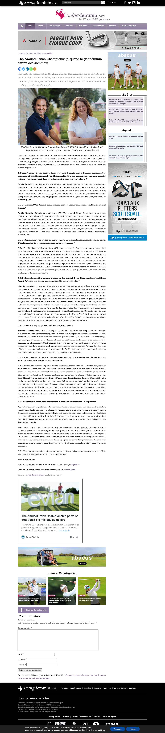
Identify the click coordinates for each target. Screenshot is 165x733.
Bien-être (87, 688)
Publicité (97, 717)
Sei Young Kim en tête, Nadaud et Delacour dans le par (38, 709)
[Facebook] (19, 69)
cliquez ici (75, 464)
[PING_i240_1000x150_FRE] (81, 48)
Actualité (48, 53)
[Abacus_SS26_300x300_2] (127, 71)
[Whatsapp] (31, 69)
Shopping (107, 688)
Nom (21, 654)
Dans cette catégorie (61, 573)
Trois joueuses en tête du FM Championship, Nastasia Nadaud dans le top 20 (46, 707)
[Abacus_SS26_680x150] (62, 557)
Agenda (127, 130)
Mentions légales (109, 717)
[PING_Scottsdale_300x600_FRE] (127, 202)
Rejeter (133, 729)
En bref (127, 94)
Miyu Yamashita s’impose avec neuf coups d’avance (37, 712)
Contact (66, 717)
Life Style (97, 688)
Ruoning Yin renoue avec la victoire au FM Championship (39, 705)
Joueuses (132, 688)
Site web (22, 665)
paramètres (99, 730)
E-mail (21, 659)
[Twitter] (23, 69)
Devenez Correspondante (81, 717)
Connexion (112, 2)
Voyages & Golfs (120, 688)
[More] (34, 69)
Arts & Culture (76, 688)
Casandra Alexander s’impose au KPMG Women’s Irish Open (40, 703)
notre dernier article (35, 475)
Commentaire (25, 628)
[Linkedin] (27, 69)
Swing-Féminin (54, 717)
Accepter (117, 729)
